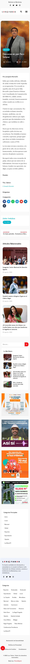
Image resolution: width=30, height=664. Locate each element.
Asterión (6, 605)
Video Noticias (18, 623)
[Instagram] (19, 5)
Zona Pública (7, 620)
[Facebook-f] (10, 5)
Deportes (7, 532)
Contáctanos (22, 649)
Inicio (6, 517)
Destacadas (14, 590)
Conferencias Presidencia (11, 627)
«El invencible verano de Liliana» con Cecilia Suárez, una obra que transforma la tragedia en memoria (15, 327)
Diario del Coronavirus (10, 608)
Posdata (14, 597)
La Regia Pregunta (17, 612)
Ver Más (7, 222)
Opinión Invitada (15, 616)
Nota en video (15, 601)
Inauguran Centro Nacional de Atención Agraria (18, 357)
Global (6, 528)
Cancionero (14, 605)
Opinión (6, 49)
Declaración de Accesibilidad (15, 640)
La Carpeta (7, 597)
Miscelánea (22, 597)
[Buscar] (26, 344)
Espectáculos (8, 535)
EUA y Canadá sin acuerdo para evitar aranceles (18, 384)
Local (6, 520)
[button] (21, 11)
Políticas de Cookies (10, 649)
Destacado (23, 590)
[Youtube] (16, 5)
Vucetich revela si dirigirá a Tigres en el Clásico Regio (19, 365)
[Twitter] (13, 5)
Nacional (7, 524)
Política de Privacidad (15, 645)
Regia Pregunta (8, 623)
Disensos (21, 608)
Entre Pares (7, 612)
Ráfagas (15, 620)
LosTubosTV (8, 543)
